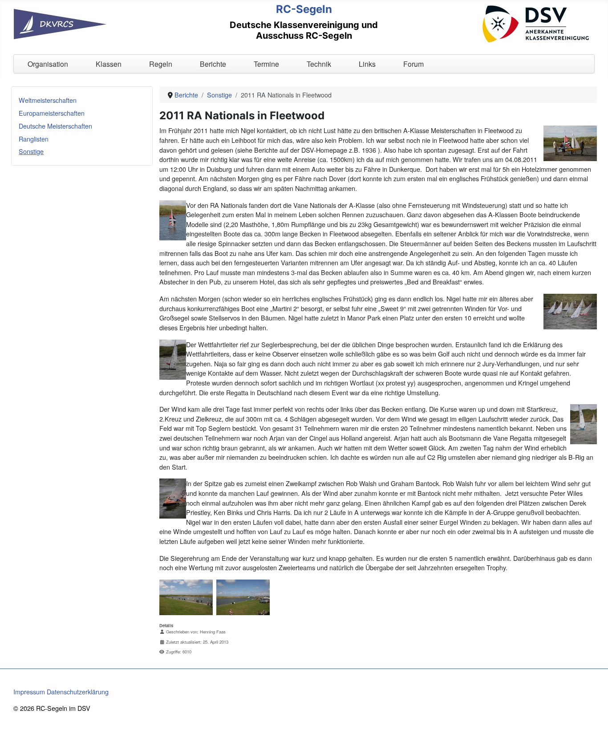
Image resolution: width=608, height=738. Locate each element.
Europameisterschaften (52, 113)
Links (367, 64)
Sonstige (31, 151)
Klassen (109, 64)
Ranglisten (34, 138)
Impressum (29, 691)
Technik (319, 64)
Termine (266, 64)
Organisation (48, 64)
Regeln (160, 64)
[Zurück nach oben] (593, 722)
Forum (413, 64)
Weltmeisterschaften (48, 100)
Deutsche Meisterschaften (55, 125)
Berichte (213, 64)
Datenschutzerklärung (78, 691)
